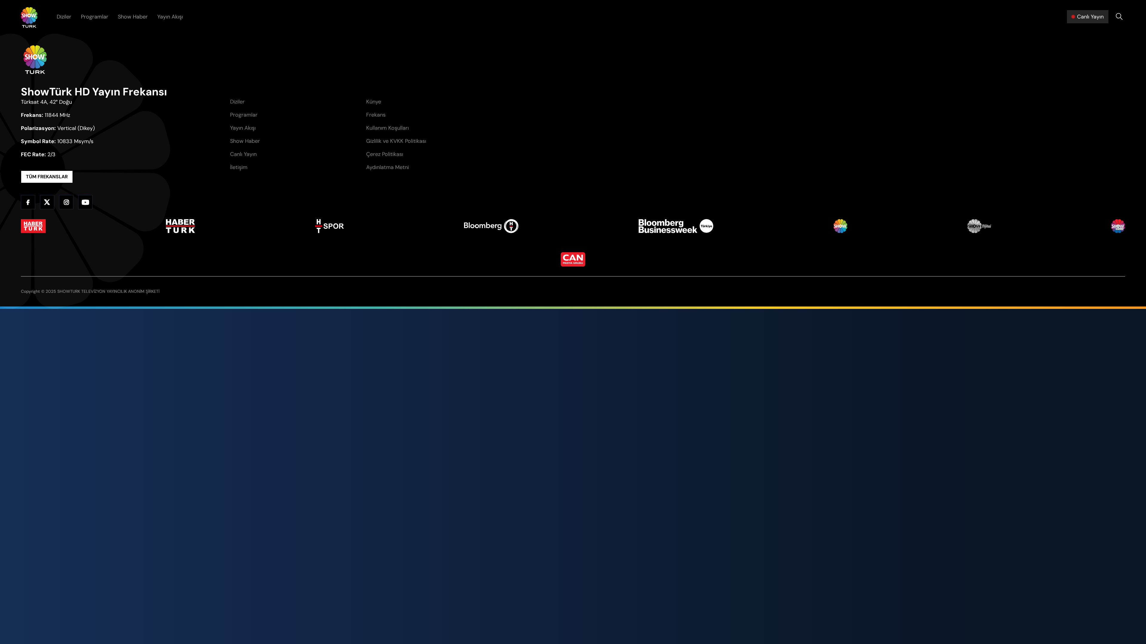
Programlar (94, 16)
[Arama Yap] (1119, 16)
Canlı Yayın (243, 154)
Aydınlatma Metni (387, 167)
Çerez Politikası (384, 154)
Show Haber (133, 16)
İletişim (238, 167)
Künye (373, 101)
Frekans (376, 114)
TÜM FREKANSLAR (47, 177)
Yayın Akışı (170, 16)
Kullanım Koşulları (387, 127)
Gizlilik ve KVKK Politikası (396, 141)
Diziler (64, 16)
